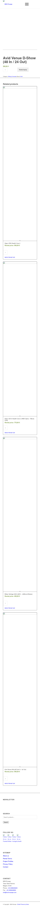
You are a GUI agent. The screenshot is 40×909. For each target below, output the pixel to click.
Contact (5, 867)
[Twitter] (26, 906)
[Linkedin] (35, 906)
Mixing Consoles (12, 76)
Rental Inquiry (23, 69)
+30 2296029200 (12, 888)
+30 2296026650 (11, 890)
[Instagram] (29, 906)
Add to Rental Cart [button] (10, 257)
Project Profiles (8, 861)
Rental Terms (7, 858)
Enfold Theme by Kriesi (23, 904)
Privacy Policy (8, 864)
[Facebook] (32, 906)
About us (6, 856)
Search (6, 822)
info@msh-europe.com (9, 892)
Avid (21, 76)
